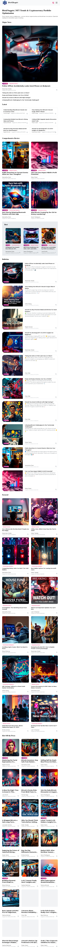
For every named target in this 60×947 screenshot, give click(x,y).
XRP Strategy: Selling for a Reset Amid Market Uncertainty (13, 687)
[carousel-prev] (6, 241)
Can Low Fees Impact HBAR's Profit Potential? (44, 173)
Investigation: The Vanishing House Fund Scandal (14, 608)
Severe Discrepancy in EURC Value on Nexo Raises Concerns (44, 687)
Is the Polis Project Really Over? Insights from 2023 (48, 911)
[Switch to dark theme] (53, 2)
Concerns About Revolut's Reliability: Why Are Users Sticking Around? (28, 911)
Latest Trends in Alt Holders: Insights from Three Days (49, 821)
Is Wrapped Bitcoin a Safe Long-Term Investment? (9, 821)
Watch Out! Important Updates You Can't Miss (43, 608)
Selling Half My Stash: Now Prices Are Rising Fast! (49, 761)
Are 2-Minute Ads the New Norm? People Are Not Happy (15, 529)
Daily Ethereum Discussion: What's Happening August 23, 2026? (12, 726)
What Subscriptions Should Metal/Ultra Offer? (48, 881)
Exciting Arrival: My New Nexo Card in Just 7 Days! (44, 726)
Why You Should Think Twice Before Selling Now (29, 821)
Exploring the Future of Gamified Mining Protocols (10, 851)
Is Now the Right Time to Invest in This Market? (10, 791)
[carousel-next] (54, 241)
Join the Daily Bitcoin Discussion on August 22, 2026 (49, 791)
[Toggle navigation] (56, 2)
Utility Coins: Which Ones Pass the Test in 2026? (43, 529)
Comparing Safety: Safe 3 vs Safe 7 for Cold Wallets (15, 569)
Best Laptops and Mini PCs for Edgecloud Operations (10, 911)
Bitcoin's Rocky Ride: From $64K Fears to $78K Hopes (29, 791)
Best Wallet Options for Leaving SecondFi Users (43, 569)
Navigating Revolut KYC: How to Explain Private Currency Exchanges (42, 647)
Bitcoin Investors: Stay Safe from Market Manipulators (29, 761)
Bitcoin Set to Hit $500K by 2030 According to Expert (49, 248)
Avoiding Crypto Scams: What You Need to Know (15, 647)
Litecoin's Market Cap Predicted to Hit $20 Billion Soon (29, 941)
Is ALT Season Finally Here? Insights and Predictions (29, 881)
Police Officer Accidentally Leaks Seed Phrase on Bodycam (26, 86)
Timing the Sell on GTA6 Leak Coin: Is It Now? (15, 93)
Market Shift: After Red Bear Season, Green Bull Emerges (48, 851)
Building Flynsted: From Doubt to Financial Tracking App (10, 881)
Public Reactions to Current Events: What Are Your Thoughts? (15, 173)
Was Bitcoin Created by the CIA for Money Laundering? (44, 213)
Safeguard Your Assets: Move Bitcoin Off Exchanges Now (13, 248)
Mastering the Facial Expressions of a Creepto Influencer (9, 761)
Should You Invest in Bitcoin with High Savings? (16, 97)
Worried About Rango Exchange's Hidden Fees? (10, 941)
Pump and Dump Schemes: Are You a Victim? (15, 95)
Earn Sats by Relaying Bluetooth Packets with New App (14, 213)
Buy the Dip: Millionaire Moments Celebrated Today (28, 851)
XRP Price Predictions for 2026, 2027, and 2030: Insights (31, 248)
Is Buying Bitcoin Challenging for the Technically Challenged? (20, 100)
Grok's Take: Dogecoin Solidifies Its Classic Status (49, 941)
